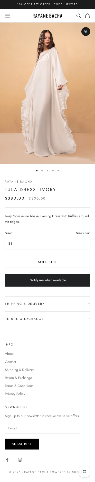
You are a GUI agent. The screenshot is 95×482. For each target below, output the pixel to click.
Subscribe (22, 444)
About (9, 353)
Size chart (83, 233)
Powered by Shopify (68, 472)
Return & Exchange (18, 377)
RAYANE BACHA (19, 181)
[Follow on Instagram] (20, 459)
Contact (10, 361)
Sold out (47, 262)
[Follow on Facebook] (7, 459)
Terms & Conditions (19, 385)
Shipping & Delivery (19, 369)
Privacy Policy (15, 393)
